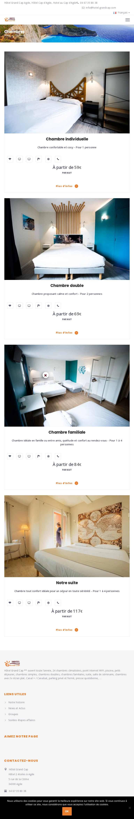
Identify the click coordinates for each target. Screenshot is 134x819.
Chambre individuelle (67, 139)
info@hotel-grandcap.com (101, 7)
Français (122, 12)
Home (7, 35)
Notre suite (67, 583)
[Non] (129, 808)
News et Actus (16, 708)
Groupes (13, 714)
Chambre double (67, 285)
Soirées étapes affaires (21, 720)
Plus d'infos (64, 186)
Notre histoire (16, 702)
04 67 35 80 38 (88, 2)
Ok (67, 811)
